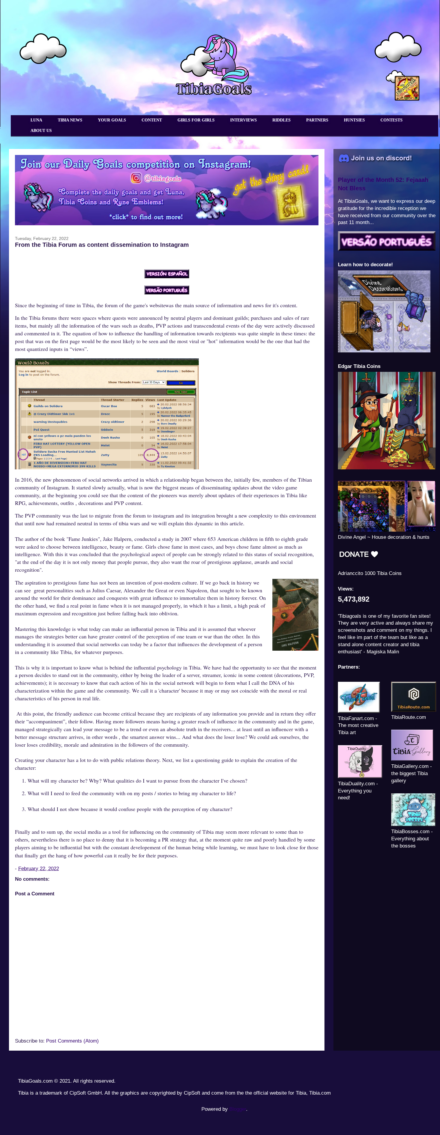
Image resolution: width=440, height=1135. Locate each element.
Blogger (237, 1109)
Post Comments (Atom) (72, 1041)
